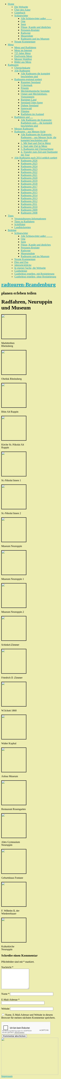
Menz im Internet (23, 50)
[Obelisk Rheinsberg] (13, 373)
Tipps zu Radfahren (24, 221)
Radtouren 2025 (29, 163)
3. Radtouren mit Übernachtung (37, 149)
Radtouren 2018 (29, 183)
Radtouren (13, 64)
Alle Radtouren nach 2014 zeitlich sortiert (35, 157)
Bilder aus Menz (22, 62)
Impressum (7, 1076)
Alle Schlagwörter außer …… (36, 18)
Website (5, 1008)
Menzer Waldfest (23, 59)
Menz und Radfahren (25, 47)
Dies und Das (21, 262)
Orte (23, 21)
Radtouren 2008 (29, 212)
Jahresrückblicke (22, 265)
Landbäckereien (22, 227)
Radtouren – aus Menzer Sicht (29, 131)
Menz (11, 44)
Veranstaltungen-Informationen (30, 218)
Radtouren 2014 (29, 195)
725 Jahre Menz (22, 53)
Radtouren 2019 (29, 181)
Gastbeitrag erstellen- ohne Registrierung (35, 276)
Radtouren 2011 (29, 204)
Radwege (26, 33)
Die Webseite (21, 6)
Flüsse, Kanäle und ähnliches (36, 27)
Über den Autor (22, 9)
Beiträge (12, 230)
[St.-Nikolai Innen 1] (13, 475)
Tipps (11, 215)
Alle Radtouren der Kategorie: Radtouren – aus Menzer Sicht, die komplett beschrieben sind (38, 137)
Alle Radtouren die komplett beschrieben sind (35, 75)
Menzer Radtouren (24, 128)
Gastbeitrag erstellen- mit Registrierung (34, 273)
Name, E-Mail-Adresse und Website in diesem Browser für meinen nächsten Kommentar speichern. (28, 1016)
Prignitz (25, 88)
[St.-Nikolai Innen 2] (13, 508)
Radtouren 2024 (29, 166)
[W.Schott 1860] (13, 705)
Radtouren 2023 (29, 169)
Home (11, 4)
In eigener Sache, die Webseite (30, 268)
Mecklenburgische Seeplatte (35, 91)
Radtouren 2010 (29, 207)
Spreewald (26, 108)
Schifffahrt (19, 224)
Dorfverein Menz (23, 56)
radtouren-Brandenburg (28, 284)
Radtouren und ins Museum (35, 38)
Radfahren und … (23, 117)
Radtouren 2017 (29, 186)
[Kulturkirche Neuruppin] (13, 941)
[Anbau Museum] (13, 771)
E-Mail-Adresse (10, 999)
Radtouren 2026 (29, 160)
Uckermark (26, 85)
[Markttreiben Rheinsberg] (13, 338)
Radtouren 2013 (29, 198)
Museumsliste (28, 253)
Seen (23, 24)
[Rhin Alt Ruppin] (13, 406)
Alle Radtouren (22, 70)
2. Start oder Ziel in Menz (34, 146)
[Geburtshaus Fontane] (13, 872)
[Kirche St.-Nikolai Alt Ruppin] (13, 439)
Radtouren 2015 (29, 192)
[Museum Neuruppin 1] (13, 573)
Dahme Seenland (29, 105)
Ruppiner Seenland (31, 82)
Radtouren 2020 (29, 178)
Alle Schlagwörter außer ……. (36, 236)
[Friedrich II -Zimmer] (13, 672)
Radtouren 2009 (29, 210)
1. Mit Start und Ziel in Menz (36, 143)
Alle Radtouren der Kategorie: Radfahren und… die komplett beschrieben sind (36, 123)
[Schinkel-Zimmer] (13, 639)
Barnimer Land (28, 99)
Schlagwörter (21, 15)
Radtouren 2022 (29, 172)
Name (5, 993)
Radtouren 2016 (29, 189)
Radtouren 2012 (29, 201)
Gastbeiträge (20, 270)
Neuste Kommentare (24, 41)
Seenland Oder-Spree (32, 102)
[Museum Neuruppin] (13, 541)
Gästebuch (19, 12)
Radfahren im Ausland (32, 114)
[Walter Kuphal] (13, 738)
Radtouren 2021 (29, 175)
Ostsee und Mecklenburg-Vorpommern (34, 95)
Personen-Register (30, 30)
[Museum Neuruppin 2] (13, 606)
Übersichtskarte (22, 67)
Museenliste (27, 35)
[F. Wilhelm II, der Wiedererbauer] (13, 905)
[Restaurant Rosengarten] (13, 804)
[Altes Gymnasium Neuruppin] (13, 836)
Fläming (25, 111)
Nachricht (7, 967)
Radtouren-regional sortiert (28, 79)
